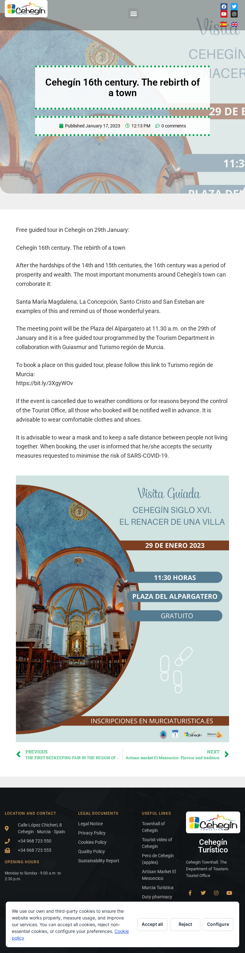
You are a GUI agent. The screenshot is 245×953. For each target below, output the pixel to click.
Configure (218, 924)
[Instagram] (234, 13)
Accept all (152, 924)
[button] (133, 13)
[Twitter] (234, 6)
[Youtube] (223, 13)
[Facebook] (223, 6)
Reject (185, 924)
